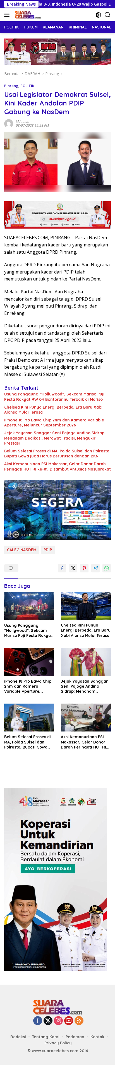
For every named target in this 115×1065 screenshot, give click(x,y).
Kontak (97, 1036)
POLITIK (27, 85)
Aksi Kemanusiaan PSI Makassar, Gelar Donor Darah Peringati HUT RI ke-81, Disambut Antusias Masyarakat (57, 466)
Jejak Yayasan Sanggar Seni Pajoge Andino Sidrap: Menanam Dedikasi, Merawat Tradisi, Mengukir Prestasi (55, 437)
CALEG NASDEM (21, 549)
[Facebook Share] (62, 568)
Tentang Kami (45, 1036)
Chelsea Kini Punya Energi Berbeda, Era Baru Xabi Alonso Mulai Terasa (53, 410)
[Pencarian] (107, 15)
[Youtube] (68, 1021)
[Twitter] (48, 1021)
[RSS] (79, 1021)
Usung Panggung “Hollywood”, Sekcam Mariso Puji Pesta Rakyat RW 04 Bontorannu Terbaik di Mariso (54, 397)
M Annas (22, 121)
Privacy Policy (58, 1042)
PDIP (48, 549)
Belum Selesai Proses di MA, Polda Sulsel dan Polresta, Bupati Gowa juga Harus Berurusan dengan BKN (57, 453)
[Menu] (8, 15)
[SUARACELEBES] (27, 15)
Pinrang (11, 85)
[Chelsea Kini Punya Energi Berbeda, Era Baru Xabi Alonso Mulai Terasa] (86, 606)
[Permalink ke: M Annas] (8, 123)
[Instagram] (58, 1021)
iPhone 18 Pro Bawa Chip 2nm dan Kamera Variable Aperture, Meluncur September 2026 (54, 423)
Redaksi (18, 1036)
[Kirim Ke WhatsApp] (106, 568)
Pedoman (75, 1036)
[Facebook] (37, 1021)
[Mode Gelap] (98, 15)
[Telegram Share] (95, 568)
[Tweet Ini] (73, 568)
